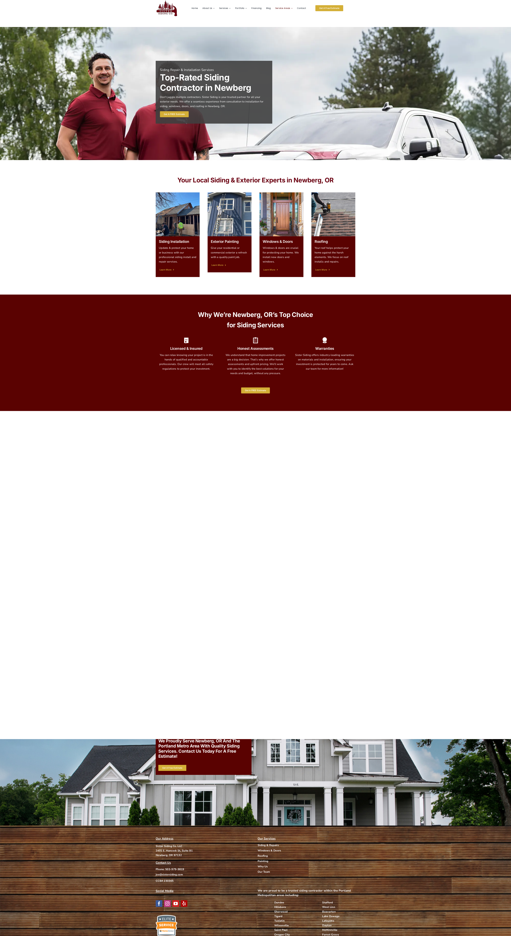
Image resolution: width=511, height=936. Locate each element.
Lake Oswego (330, 916)
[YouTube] (175, 903)
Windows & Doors (269, 850)
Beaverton (329, 912)
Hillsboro (280, 907)
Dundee (279, 902)
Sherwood (281, 912)
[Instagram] (167, 903)
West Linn (328, 907)
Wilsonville (281, 925)
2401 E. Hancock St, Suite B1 (174, 850)
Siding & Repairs (268, 845)
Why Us (263, 866)
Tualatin (279, 921)
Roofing (263, 856)
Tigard (278, 916)
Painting (263, 861)
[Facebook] (159, 903)
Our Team (264, 872)
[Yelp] (184, 903)
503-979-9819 (174, 869)
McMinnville (329, 930)
